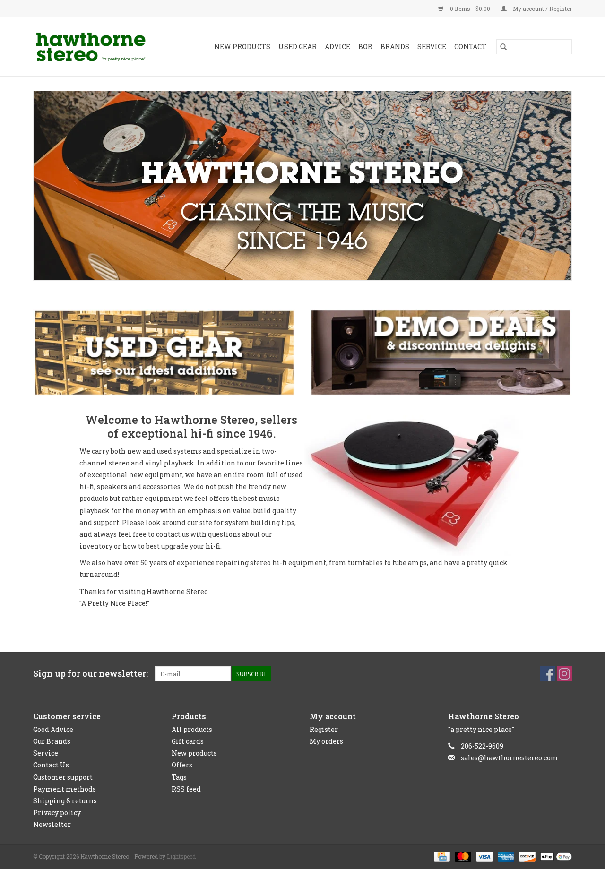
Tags (179, 777)
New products (194, 753)
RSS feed (186, 788)
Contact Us (51, 764)
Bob (365, 46)
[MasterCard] (462, 856)
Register (324, 729)
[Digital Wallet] (554, 856)
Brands (394, 46)
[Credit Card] (441, 856)
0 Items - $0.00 (470, 8)
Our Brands (51, 741)
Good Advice (53, 729)
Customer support (63, 777)
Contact (470, 46)
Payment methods (64, 788)
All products (192, 729)
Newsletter (52, 824)
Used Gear (297, 46)
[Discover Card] (526, 856)
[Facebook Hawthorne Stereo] (547, 673)
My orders (326, 741)
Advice (337, 46)
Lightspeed (181, 856)
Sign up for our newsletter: (90, 674)
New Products (242, 46)
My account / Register (541, 8)
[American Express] (505, 856)
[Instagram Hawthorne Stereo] (564, 673)
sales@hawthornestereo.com (509, 757)
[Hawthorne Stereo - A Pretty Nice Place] (98, 47)
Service (431, 46)
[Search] (503, 46)
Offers (182, 764)
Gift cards (188, 741)
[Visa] (483, 856)
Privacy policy (57, 812)
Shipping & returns (65, 800)
